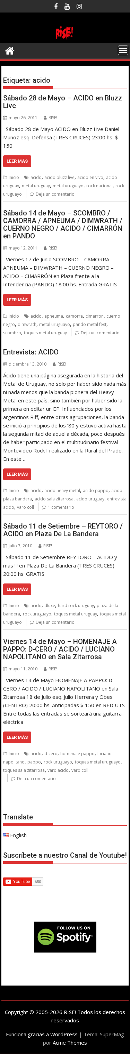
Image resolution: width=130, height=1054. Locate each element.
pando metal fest (89, 324)
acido (36, 177)
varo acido (58, 770)
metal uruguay (36, 186)
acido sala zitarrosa (54, 499)
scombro (12, 333)
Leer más (17, 161)
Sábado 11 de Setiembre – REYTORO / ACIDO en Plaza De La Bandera (63, 530)
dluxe (49, 605)
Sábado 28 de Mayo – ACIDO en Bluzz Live (62, 102)
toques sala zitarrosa (24, 770)
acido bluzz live (59, 177)
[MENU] (123, 50)
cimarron (95, 316)
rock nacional (99, 186)
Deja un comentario (55, 194)
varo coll (25, 507)
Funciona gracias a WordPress (42, 1034)
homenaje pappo (77, 754)
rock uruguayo (37, 614)
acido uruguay (90, 499)
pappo (34, 762)
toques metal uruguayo (98, 762)
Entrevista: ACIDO (31, 352)
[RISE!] (65, 38)
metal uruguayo (68, 186)
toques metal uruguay (45, 333)
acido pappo (96, 490)
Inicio (14, 177)
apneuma (53, 316)
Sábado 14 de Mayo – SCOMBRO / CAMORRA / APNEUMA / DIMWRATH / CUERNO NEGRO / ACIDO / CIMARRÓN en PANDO (62, 224)
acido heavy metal (62, 490)
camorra (74, 316)
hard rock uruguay (76, 605)
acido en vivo (90, 177)
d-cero (51, 754)
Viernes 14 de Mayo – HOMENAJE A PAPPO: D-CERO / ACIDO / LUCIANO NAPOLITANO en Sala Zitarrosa (60, 649)
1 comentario (61, 507)
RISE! (53, 118)
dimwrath (27, 324)
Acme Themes (70, 1042)
